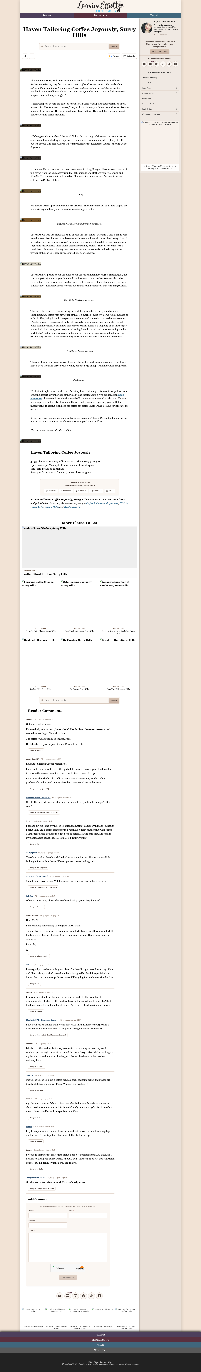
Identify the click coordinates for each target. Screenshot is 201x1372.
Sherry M (29, 1075)
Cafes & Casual (95, 503)
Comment (32, 1231)
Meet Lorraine (161, 35)
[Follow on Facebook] (99, 1295)
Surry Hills (52, 506)
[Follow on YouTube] (59, 1295)
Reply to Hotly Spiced (38, 867)
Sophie (29, 1126)
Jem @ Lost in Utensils (35, 1177)
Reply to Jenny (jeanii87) (39, 789)
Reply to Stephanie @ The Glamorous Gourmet (48, 1035)
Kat (27, 965)
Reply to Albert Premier (39, 956)
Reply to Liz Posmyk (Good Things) (43, 887)
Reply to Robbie (36, 1011)
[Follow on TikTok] (91, 1295)
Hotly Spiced (31, 852)
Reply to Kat (34, 984)
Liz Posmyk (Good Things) (37, 876)
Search (114, 46)
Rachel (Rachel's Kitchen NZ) (38, 797)
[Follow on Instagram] (75, 1295)
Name (31, 1211)
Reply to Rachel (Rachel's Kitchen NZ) (44, 812)
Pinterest (82, 491)
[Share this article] (25, 56)
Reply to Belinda (36, 750)
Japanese (112, 503)
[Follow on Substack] (67, 1295)
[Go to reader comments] (32, 56)
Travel (154, 15)
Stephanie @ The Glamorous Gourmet (42, 1020)
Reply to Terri (35, 1118)
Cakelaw (29, 896)
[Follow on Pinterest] (83, 1295)
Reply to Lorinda (36, 1169)
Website (31, 1221)
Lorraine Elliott (106, 1362)
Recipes (47, 15)
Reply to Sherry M (37, 1090)
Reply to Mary (35, 844)
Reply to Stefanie (36, 1066)
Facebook (67, 491)
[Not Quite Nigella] (100, 6)
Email (111, 491)
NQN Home (100, 1350)
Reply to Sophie (36, 1141)
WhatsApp (98, 491)
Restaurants (100, 15)
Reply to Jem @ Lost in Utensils (42, 1188)
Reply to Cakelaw (36, 907)
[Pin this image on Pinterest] (135, 71)
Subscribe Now (161, 51)
